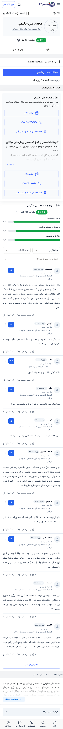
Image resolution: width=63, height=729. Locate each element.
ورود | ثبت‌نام (8, 4)
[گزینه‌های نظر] (5, 270)
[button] (31, 40)
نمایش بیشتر (31, 664)
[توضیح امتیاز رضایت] (17, 212)
